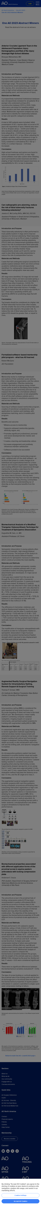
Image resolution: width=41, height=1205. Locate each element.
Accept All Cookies (20, 1201)
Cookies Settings (20, 1195)
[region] (20, 1192)
